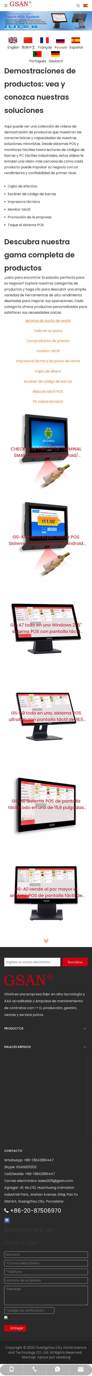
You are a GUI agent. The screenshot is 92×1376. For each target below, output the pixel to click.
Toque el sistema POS (26, 224)
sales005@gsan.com (55, 1180)
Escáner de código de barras (32, 194)
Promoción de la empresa (29, 217)
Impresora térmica (24, 201)
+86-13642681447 (39, 1160)
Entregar (17, 1328)
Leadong (63, 1357)
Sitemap (29, 1357)
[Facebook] (7, 1220)
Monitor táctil (19, 209)
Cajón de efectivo (22, 186)
